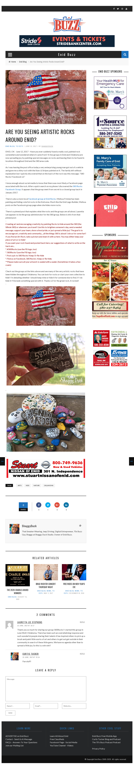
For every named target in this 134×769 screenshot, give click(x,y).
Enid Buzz (98, 759)
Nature (37, 485)
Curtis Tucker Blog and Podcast (106, 739)
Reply (82, 622)
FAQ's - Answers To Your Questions (21, 742)
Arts (19, 485)
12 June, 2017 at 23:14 (31, 657)
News (49, 591)
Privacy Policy (98, 748)
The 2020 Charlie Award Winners (17, 591)
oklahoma (48, 485)
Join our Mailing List (14, 745)
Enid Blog (10, 146)
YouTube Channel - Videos (61, 745)
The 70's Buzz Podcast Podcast (106, 742)
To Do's (19, 146)
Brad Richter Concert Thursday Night (46, 585)
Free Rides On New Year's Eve (74, 585)
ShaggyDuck (47, 146)
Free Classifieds (57, 739)
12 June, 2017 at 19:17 (25, 626)
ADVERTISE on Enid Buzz (17, 736)
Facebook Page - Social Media (63, 742)
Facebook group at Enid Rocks (42, 199)
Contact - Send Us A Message (18, 739)
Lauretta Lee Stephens (29, 622)
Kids (27, 485)
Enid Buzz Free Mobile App (104, 736)
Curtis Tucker (31, 653)
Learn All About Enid (59, 736)
